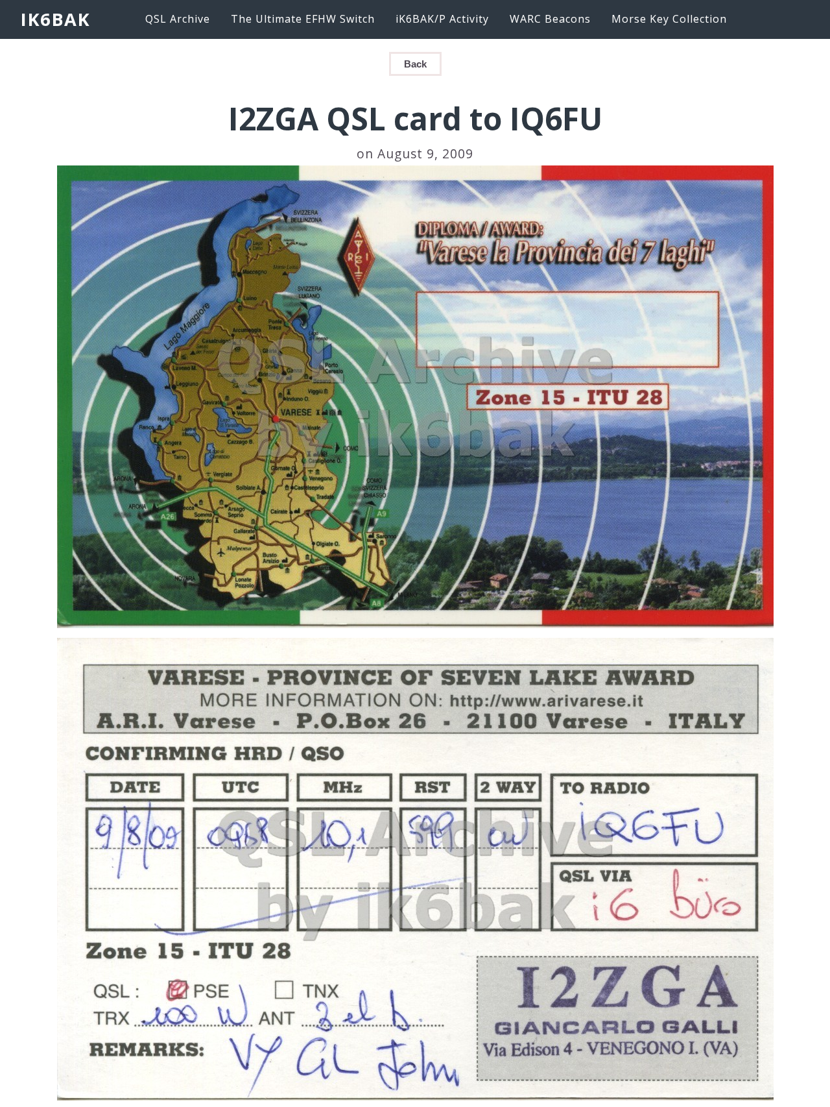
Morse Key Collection (669, 19)
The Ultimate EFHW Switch (303, 19)
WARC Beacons (550, 19)
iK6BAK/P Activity (442, 19)
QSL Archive (177, 19)
